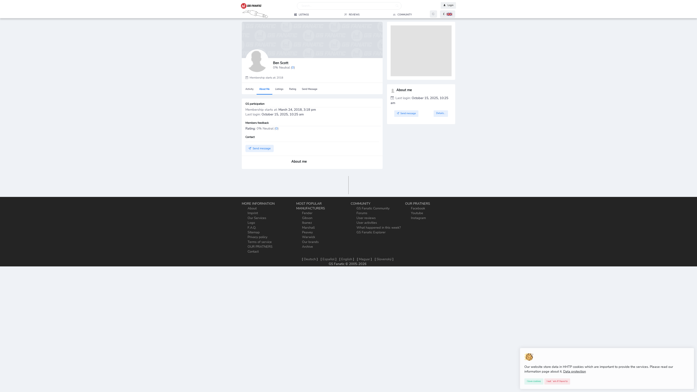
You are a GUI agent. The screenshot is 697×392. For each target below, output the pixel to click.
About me (264, 89)
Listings (279, 89)
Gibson (307, 218)
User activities (366, 223)
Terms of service (260, 242)
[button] (447, 14)
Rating (292, 89)
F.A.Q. (252, 227)
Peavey (307, 232)
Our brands (310, 242)
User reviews (366, 218)
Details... (440, 113)
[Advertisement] (421, 50)
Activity (249, 89)
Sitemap (254, 232)
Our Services (257, 218)
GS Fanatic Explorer (371, 232)
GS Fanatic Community (373, 208)
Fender (307, 213)
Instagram (418, 218)
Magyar (364, 259)
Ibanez (307, 223)
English (346, 259)
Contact (253, 251)
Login (450, 5)
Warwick (308, 237)
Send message (309, 89)
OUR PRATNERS (260, 246)
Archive (307, 246)
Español (329, 259)
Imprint (253, 213)
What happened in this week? (378, 227)
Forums (361, 213)
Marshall (308, 227)
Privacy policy (257, 237)
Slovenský (384, 259)
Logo (251, 223)
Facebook (418, 208)
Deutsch (310, 259)
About (252, 208)
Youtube (417, 213)
